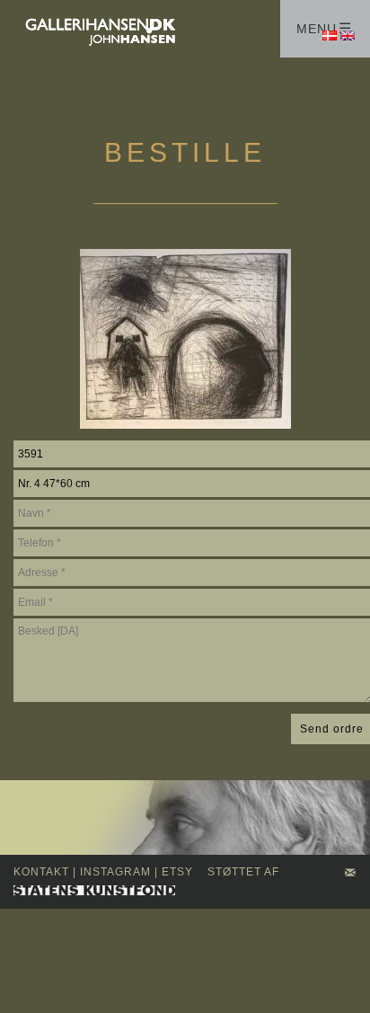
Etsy (177, 872)
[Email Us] (351, 873)
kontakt (41, 872)
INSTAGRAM (115, 872)
